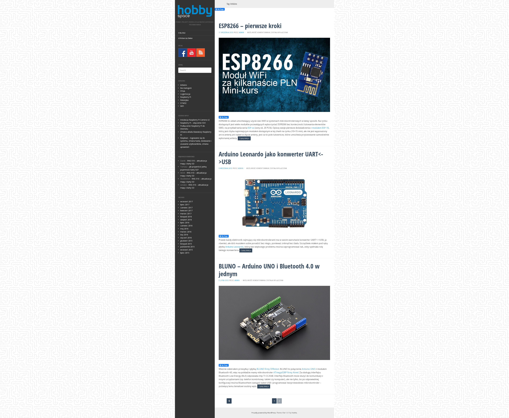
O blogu (181, 33)
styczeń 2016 (186, 237)
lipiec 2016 (184, 222)
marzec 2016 (185, 231)
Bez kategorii (186, 88)
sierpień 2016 (186, 219)
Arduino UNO (308, 369)
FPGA (182, 91)
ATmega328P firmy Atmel (286, 372)
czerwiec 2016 (186, 225)
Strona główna (185, 38)
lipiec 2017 (184, 204)
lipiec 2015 (184, 253)
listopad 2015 (186, 244)
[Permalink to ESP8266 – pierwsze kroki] (274, 74)
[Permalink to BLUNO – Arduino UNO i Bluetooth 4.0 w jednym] (274, 322)
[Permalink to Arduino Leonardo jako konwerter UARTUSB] (274, 202)
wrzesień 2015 (186, 249)
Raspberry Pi (185, 97)
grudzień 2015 (186, 240)
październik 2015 (187, 246)
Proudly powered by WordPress (264, 413)
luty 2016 (184, 234)
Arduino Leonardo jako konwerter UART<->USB (271, 158)
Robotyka (184, 100)
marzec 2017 (185, 213)
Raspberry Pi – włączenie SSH (193, 123)
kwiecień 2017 (186, 210)
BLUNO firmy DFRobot (268, 369)
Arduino (183, 85)
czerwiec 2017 (186, 207)
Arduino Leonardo (234, 246)
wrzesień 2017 (186, 201)
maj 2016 (184, 228)
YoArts (294, 413)
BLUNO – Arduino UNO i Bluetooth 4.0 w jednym (269, 270)
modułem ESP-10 (320, 127)
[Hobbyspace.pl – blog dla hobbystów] (195, 11)
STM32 (183, 103)
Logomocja (185, 94)
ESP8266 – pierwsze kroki (250, 25)
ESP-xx (251, 127)
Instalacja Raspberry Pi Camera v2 (195, 120)
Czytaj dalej (243, 138)
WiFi (182, 106)
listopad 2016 (186, 216)
